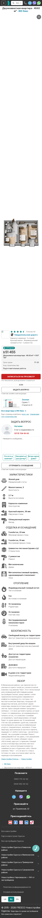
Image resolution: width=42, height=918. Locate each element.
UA (5, 899)
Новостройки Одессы (9, 759)
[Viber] (34, 3)
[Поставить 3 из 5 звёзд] (17, 331)
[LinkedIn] (26, 822)
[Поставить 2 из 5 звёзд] (14, 331)
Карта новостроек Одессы (13, 836)
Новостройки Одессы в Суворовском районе (17, 871)
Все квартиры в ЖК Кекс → (13, 411)
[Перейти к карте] (5, 334)
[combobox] (19, 3)
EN (17, 899)
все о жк (25, 414)
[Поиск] (13, 3)
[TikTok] (31, 822)
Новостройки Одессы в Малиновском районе (17, 856)
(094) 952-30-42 (21, 784)
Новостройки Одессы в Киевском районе (16, 848)
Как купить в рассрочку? (21, 457)
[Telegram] (30, 3)
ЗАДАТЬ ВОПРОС (21, 390)
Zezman (25, 400)
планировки (34, 414)
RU (11, 899)
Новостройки (26, 759)
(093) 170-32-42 (21, 779)
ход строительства (9, 416)
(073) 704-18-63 (21, 433)
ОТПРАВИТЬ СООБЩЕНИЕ (21, 465)
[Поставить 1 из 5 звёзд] (11, 331)
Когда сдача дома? (33, 457)
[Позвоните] (25, 3)
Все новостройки (8, 831)
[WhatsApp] (39, 3)
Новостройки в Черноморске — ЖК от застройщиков (18, 878)
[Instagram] (21, 822)
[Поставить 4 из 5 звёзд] (20, 331)
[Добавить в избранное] (39, 17)
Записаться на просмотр (21, 376)
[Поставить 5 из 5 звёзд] (24, 331)
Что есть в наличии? (8, 457)
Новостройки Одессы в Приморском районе (17, 863)
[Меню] (3, 3)
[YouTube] (10, 822)
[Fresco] (8, 3)
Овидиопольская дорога (26, 335)
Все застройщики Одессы (12, 841)
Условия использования (13, 892)
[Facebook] (15, 822)
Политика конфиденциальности (17, 887)
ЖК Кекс (23, 11)
